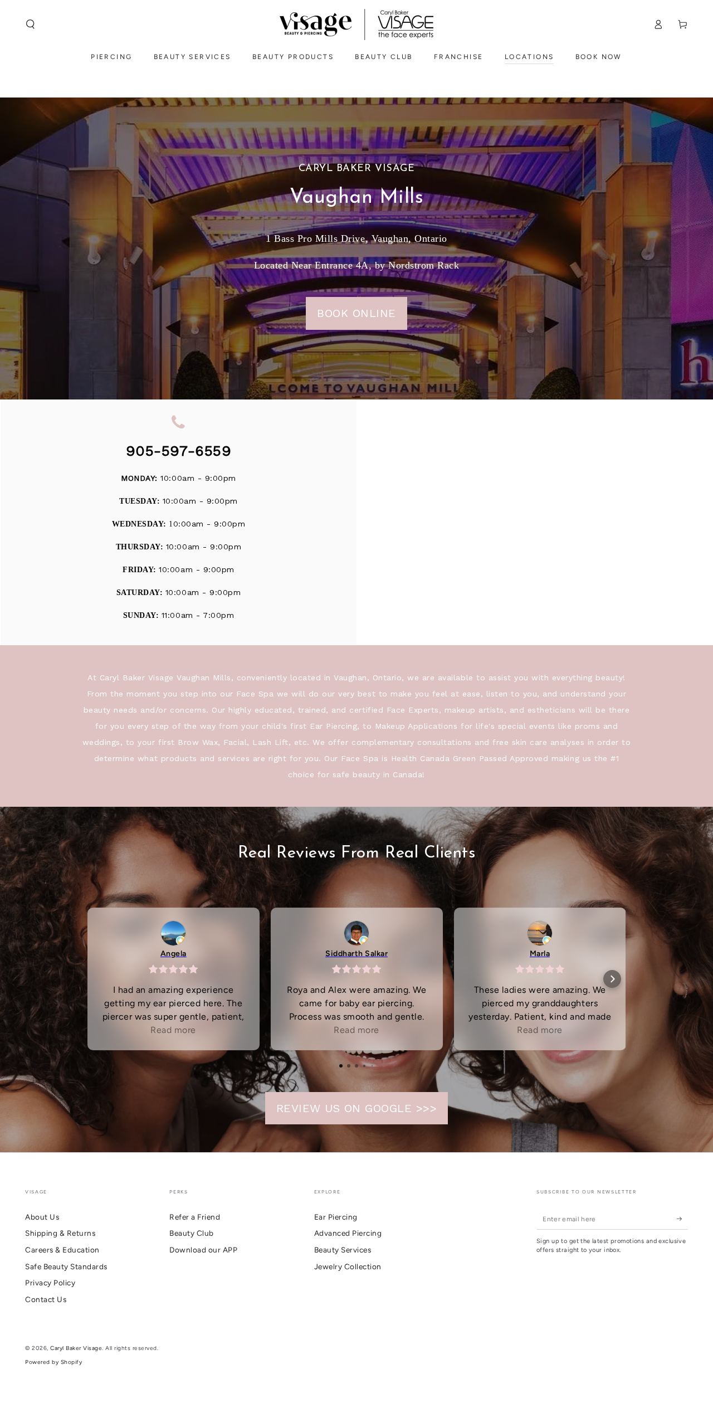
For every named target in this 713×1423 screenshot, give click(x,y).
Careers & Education (62, 1249)
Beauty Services (343, 1249)
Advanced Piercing (348, 1233)
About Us (42, 1216)
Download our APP (203, 1249)
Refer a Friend (194, 1216)
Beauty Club (191, 1233)
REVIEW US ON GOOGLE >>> (356, 1108)
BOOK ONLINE (356, 313)
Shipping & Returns (60, 1233)
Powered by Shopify (53, 1362)
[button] (30, 24)
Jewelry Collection (348, 1266)
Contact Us (45, 1299)
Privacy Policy (50, 1282)
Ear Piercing (336, 1216)
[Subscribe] (682, 1218)
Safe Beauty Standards (66, 1266)
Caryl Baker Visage (76, 1348)
